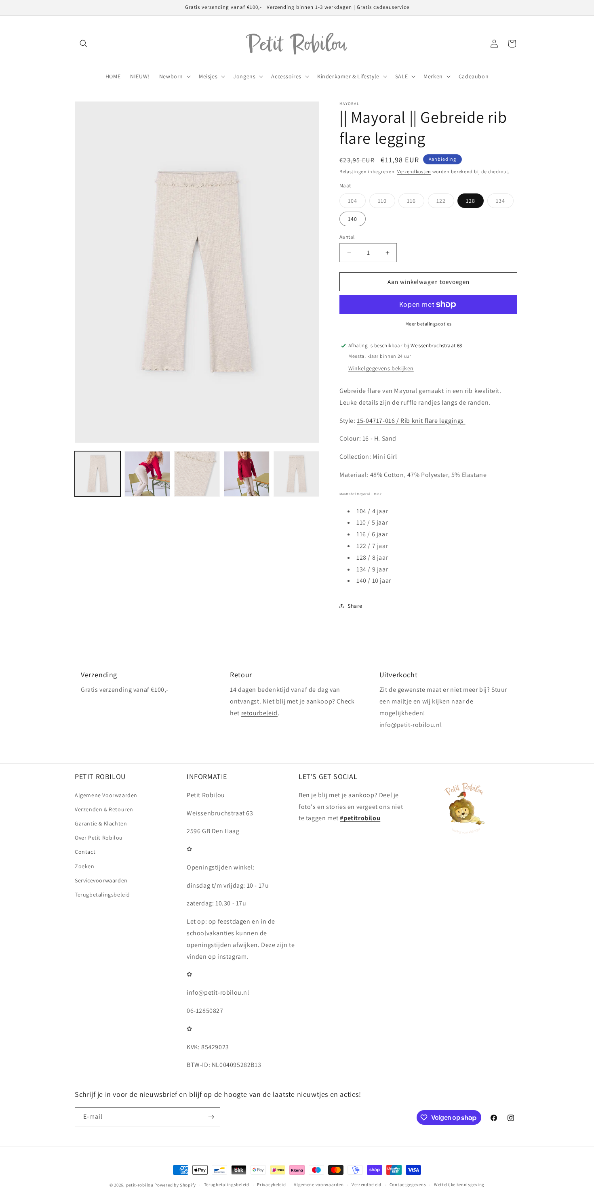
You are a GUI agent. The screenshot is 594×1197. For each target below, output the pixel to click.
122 (445, 202)
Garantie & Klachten (101, 823)
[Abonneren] (211, 1116)
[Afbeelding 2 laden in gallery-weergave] (147, 474)
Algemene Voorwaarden (106, 795)
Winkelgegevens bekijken (381, 368)
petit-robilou (140, 1185)
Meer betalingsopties (428, 324)
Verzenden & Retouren (104, 809)
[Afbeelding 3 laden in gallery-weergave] (197, 474)
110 (386, 202)
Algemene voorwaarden (318, 1184)
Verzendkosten (414, 171)
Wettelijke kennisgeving (459, 1184)
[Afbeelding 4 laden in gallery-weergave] (247, 474)
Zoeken (85, 866)
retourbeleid (259, 713)
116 (415, 202)
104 (357, 202)
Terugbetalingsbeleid (102, 894)
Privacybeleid (271, 1184)
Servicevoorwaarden (101, 880)
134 (505, 202)
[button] (84, 43)
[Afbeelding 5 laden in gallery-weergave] (296, 474)
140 (352, 219)
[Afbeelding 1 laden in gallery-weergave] (97, 474)
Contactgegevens (408, 1184)
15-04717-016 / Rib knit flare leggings (411, 420)
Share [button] (355, 605)
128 (470, 200)
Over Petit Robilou (99, 837)
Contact (85, 851)
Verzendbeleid (366, 1184)
